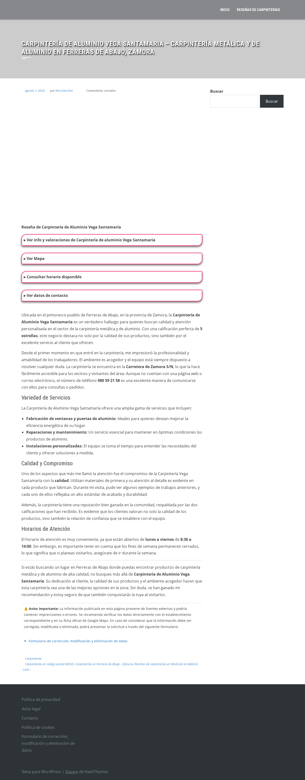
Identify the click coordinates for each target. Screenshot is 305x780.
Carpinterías (33, 658)
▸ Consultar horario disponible (52, 276)
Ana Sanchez (64, 90)
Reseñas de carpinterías (258, 10)
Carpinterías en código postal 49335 (49, 664)
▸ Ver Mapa (34, 258)
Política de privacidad (41, 699)
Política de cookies (38, 727)
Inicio (225, 10)
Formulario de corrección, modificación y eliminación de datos (78, 641)
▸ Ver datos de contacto (46, 295)
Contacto (30, 718)
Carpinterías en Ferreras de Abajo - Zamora (104, 664)
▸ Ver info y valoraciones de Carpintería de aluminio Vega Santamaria (89, 240)
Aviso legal (31, 708)
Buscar (216, 91)
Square (71, 771)
